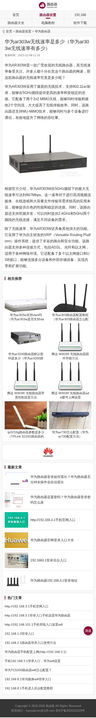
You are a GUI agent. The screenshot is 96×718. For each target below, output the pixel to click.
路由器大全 (16, 23)
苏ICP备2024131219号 (70, 710)
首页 (16, 15)
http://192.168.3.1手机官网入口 (26, 606)
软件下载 (80, 23)
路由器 (50, 706)
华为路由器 (42, 31)
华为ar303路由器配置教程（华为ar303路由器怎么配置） (70, 319)
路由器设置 (48, 15)
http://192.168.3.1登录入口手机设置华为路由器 (37, 615)
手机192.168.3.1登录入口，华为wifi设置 (33, 661)
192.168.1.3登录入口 (19, 633)
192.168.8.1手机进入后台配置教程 (29, 688)
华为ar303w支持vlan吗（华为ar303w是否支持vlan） (26, 319)
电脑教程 (48, 23)
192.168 (80, 15)
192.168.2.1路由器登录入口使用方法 (30, 642)
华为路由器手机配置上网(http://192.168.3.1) (35, 652)
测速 (88, 630)
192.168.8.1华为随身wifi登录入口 (28, 679)
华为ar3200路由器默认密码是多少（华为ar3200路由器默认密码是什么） (25, 358)
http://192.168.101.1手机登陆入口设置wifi (34, 624)
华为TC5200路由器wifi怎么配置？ (28, 670)
